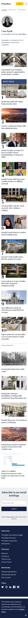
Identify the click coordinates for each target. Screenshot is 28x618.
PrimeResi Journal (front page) (12, 535)
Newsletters (5, 544)
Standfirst (15, 615)
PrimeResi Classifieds (9, 541)
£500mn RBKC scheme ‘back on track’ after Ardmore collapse (12, 208)
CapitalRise (22, 34)
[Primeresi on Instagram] (6, 587)
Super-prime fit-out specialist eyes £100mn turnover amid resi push (13, 336)
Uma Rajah (7, 31)
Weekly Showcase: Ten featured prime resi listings (13, 421)
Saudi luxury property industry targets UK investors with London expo (13, 446)
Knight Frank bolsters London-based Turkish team (13, 233)
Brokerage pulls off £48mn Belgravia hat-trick (12, 102)
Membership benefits (8, 572)
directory (12, 9)
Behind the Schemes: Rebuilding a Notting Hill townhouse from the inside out (13, 395)
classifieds (21, 9)
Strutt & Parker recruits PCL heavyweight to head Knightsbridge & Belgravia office (12, 153)
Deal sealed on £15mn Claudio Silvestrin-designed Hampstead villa (13, 283)
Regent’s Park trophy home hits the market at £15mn (12, 258)
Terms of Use (6, 559)
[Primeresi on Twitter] (2, 587)
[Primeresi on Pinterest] (18, 587)
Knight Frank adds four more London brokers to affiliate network (13, 181)
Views (3, 66)
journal (4, 9)
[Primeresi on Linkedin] (10, 587)
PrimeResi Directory (8, 538)
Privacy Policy (10, 517)
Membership (5, 567)
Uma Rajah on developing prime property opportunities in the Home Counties (13, 71)
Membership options (8, 574)
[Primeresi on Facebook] (14, 587)
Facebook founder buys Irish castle (12, 370)
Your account (5, 577)
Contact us (5, 556)
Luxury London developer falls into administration (13, 127)
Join (19, 3)
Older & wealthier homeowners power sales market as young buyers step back (12, 474)
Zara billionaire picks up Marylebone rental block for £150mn (12, 310)
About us (4, 553)
